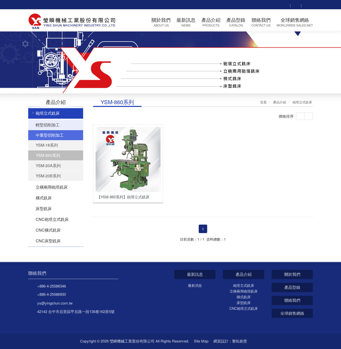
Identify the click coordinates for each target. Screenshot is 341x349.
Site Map (201, 341)
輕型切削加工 (48, 125)
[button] (17, 62)
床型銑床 (44, 208)
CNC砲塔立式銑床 (52, 219)
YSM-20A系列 (48, 165)
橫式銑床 (44, 198)
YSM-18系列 (47, 145)
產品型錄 (292, 287)
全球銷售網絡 (292, 313)
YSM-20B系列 (48, 176)
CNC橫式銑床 (48, 230)
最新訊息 (195, 274)
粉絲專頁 (258, 341)
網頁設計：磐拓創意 (230, 341)
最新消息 (195, 285)
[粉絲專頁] (296, 5)
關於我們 (292, 274)
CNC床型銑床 (48, 241)
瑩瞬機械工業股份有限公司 (72, 20)
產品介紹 (244, 274)
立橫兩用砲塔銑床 (52, 187)
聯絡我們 (37, 273)
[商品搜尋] (285, 5)
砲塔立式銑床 (48, 113)
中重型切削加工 (50, 135)
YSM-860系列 (48, 155)
